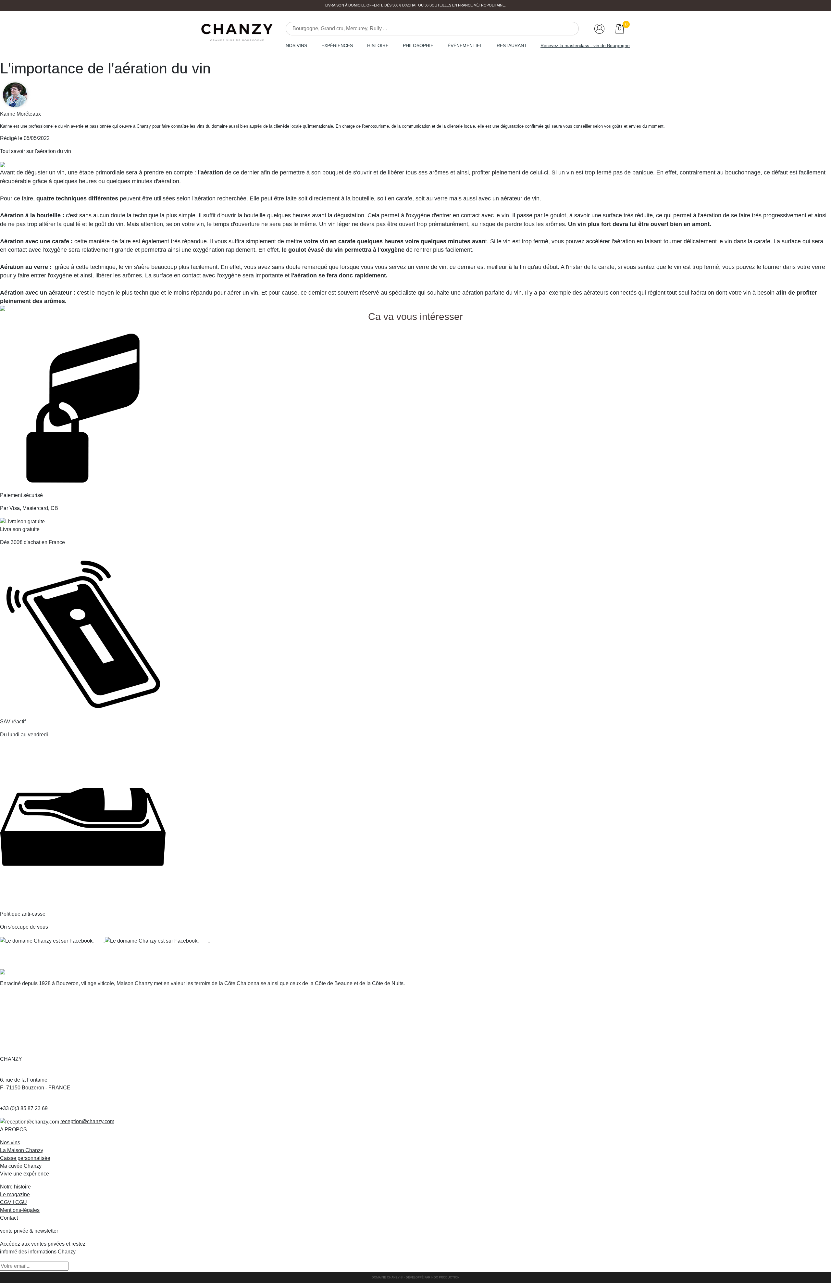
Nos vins (10, 1142)
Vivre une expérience (24, 1173)
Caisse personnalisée (25, 1158)
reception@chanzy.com (87, 1121)
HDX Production (445, 1277)
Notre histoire (15, 1186)
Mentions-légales (20, 1210)
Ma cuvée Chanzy (21, 1166)
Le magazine (15, 1194)
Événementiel (465, 45)
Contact (9, 1218)
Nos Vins (296, 45)
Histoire (378, 45)
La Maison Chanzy (21, 1150)
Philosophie (418, 45)
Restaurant (512, 45)
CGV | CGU (13, 1202)
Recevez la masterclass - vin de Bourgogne (585, 45)
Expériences (337, 45)
